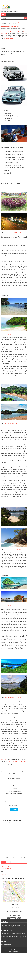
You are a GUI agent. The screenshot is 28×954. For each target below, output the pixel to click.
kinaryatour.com (4, 31)
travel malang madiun (5, 29)
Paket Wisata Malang (13, 761)
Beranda (15, 857)
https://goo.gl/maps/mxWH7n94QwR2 (13, 605)
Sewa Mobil (23, 761)
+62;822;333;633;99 (22, 28)
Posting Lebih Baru (5, 857)
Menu (4, 14)
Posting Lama (23, 857)
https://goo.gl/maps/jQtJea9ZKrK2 (12, 423)
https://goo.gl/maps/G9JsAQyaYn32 (13, 697)
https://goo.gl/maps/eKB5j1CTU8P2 (13, 549)
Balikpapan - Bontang (7, 866)
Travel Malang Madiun (15, 31)
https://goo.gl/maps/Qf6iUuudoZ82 (13, 232)
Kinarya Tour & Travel (8, 38)
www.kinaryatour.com (14, 798)
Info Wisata (4, 874)
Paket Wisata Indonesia (7, 876)
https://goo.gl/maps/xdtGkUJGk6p (12, 334)
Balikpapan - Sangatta (7, 868)
